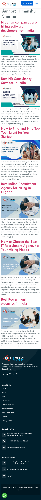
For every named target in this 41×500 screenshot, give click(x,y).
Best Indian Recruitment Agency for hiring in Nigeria (18, 187)
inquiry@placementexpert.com (16, 447)
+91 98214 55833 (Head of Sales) (17, 441)
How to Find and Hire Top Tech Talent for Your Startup (20, 132)
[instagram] (10, 374)
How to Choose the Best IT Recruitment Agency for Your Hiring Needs (20, 245)
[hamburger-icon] (36, 4)
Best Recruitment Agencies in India (14, 301)
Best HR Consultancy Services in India (16, 80)
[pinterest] (16, 374)
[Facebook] (3, 374)
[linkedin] (6, 374)
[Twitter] (13, 374)
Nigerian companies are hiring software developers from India (19, 26)
